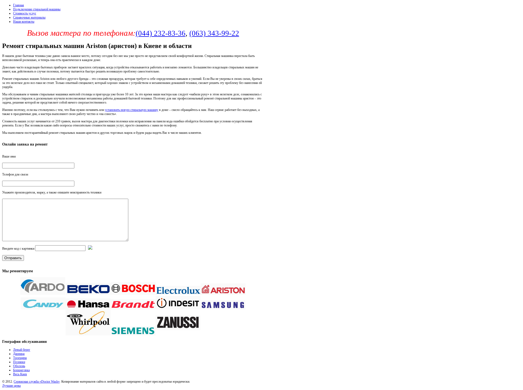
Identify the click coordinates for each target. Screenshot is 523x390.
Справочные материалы (29, 17)
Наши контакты (23, 21)
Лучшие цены (11, 386)
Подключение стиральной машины (36, 9)
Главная (18, 5)
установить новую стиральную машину (131, 110)
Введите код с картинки (18, 248)
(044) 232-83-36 (161, 33)
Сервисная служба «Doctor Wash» (37, 381)
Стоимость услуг (24, 13)
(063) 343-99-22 (214, 33)
